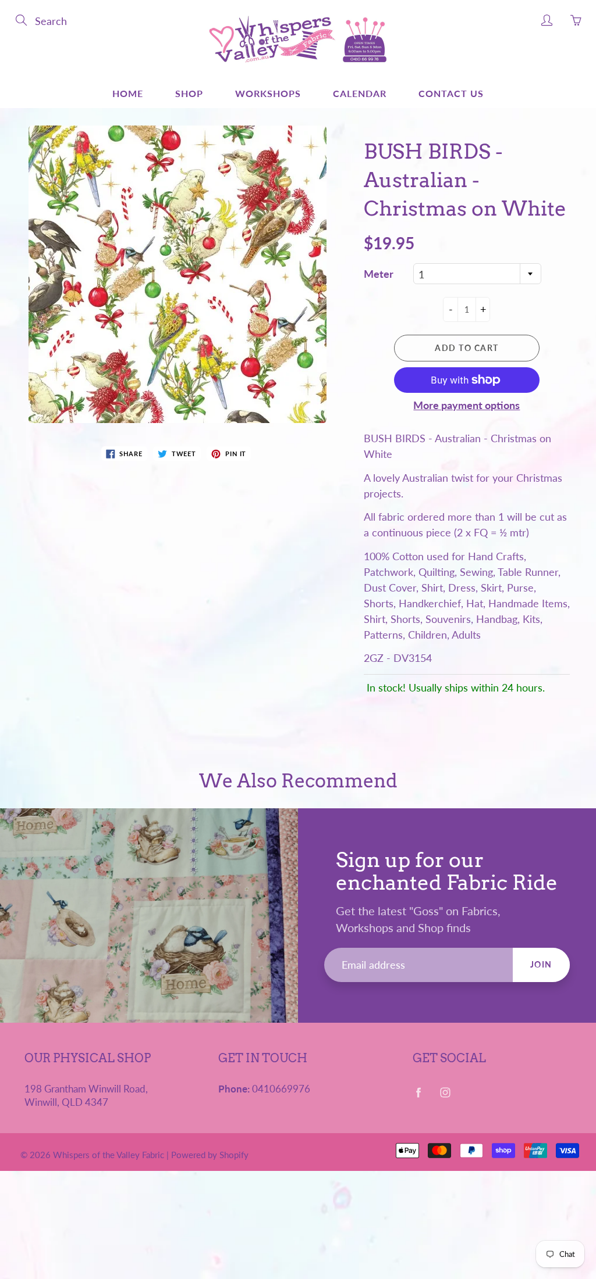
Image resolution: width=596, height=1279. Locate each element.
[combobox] (477, 273)
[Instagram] (445, 1093)
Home (127, 93)
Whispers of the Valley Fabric (108, 1154)
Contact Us (451, 93)
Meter (378, 273)
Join (541, 964)
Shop (189, 93)
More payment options (466, 405)
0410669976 (281, 1089)
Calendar (359, 93)
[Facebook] (419, 1093)
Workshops (268, 93)
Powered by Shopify (210, 1154)
